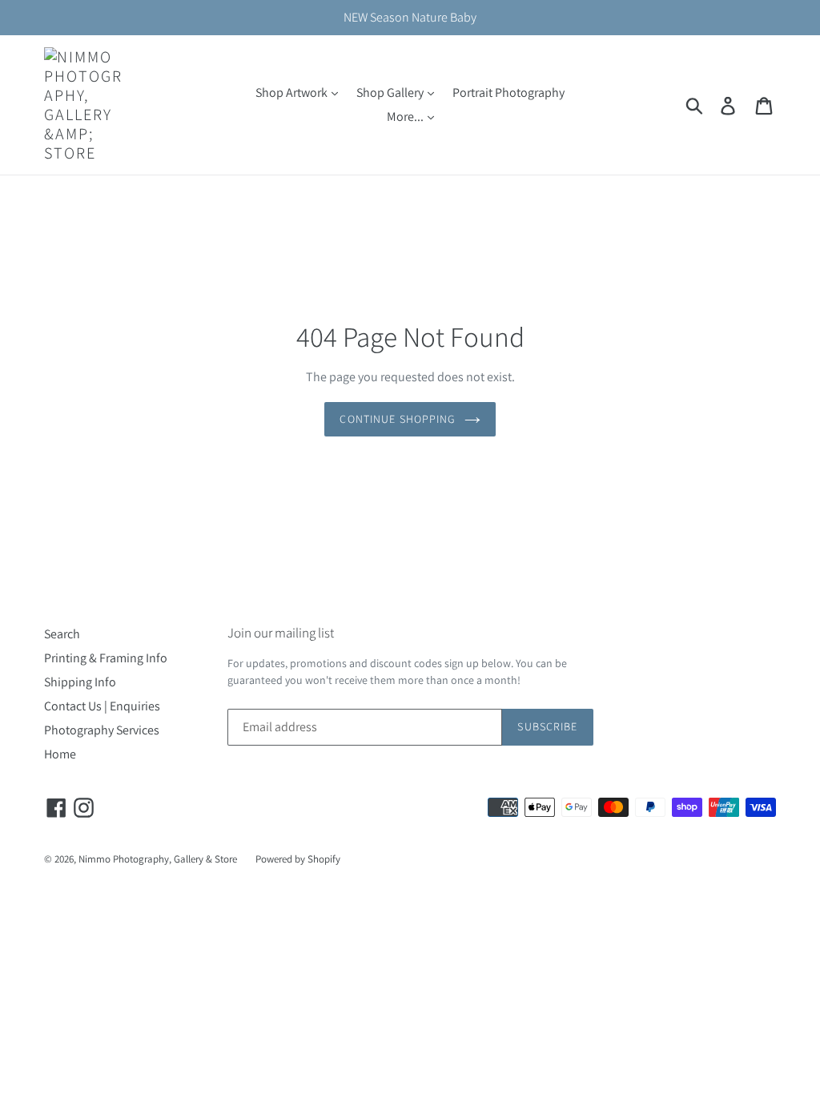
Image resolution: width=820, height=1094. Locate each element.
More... (406, 116)
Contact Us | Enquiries (102, 706)
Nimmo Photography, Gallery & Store (157, 859)
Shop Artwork (292, 92)
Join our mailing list (280, 633)
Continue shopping (398, 419)
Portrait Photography (508, 92)
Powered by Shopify (297, 859)
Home (60, 754)
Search (62, 633)
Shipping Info (80, 682)
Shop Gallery (391, 92)
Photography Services (101, 730)
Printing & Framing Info (105, 658)
